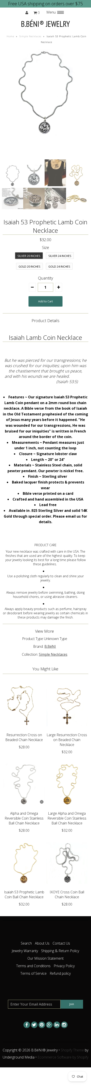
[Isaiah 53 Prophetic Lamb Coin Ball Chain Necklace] (24, 886)
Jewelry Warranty (25, 950)
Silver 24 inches (59, 256)
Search (26, 943)
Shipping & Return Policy (60, 950)
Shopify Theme (72, 1050)
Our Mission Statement (45, 958)
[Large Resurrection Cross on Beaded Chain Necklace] (66, 729)
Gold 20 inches (29, 266)
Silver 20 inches (28, 256)
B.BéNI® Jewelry (45, 24)
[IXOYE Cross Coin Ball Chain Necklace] (66, 886)
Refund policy (60, 973)
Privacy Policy (64, 965)
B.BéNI (50, 646)
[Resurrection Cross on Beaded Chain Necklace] (24, 729)
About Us (42, 943)
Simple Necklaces (30, 36)
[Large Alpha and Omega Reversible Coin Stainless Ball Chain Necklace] (66, 808)
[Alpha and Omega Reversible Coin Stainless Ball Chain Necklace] (24, 808)
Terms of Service (33, 973)
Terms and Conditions (33, 965)
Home (10, 36)
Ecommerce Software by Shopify (63, 1057)
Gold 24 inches (59, 266)
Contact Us (61, 943)
